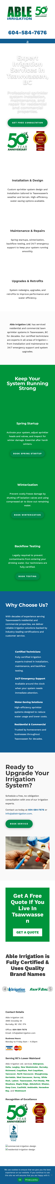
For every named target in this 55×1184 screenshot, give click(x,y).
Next (50, 989)
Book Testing (27, 576)
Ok (20, 1180)
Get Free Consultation (27, 123)
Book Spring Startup (27, 453)
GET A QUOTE (27, 932)
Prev (5, 989)
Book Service (19, 824)
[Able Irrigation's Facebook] (22, 1166)
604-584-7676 (27, 32)
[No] (51, 1175)
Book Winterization (27, 515)
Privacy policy (31, 1180)
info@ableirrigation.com (19, 813)
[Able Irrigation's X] (29, 1166)
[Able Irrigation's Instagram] (35, 1166)
